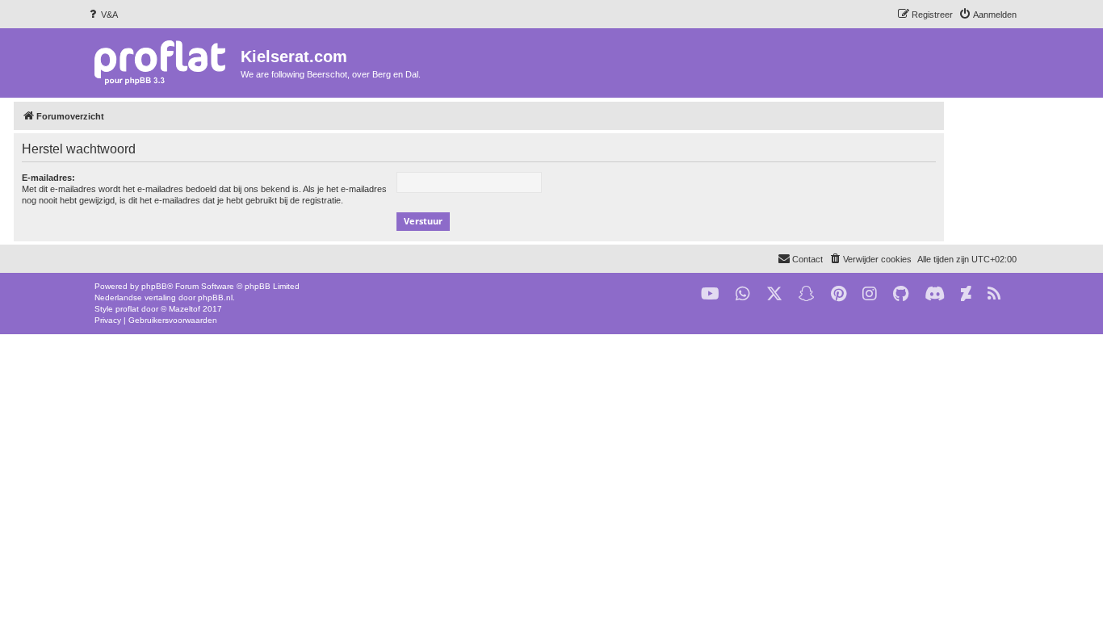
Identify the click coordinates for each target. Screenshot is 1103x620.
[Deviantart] (966, 294)
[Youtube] (710, 294)
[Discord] (935, 294)
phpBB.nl (215, 297)
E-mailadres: (48, 177)
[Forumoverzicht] (163, 61)
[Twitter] (774, 294)
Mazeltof (184, 308)
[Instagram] (869, 294)
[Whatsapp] (743, 294)
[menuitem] (102, 14)
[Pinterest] (838, 294)
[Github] (900, 294)
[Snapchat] (807, 294)
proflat (127, 308)
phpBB (154, 286)
